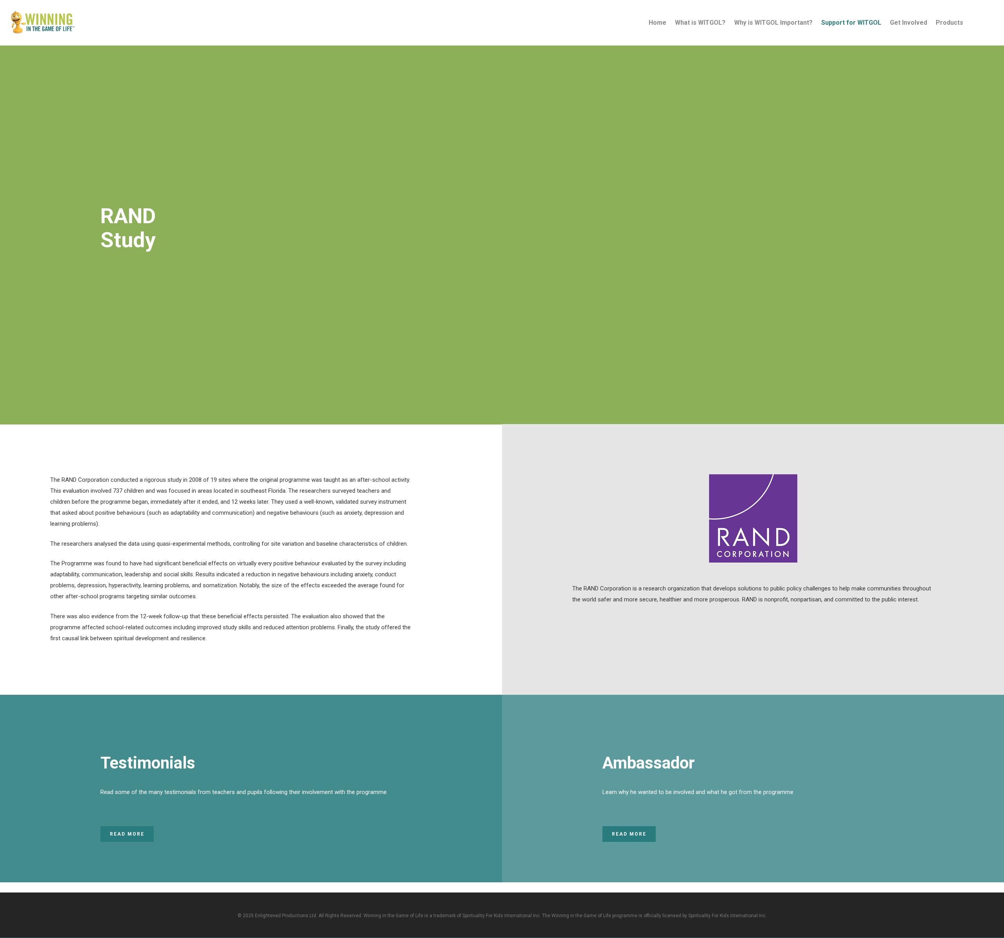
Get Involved (908, 22)
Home (657, 22)
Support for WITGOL (851, 22)
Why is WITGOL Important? (773, 22)
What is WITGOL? (700, 22)
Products (949, 22)
